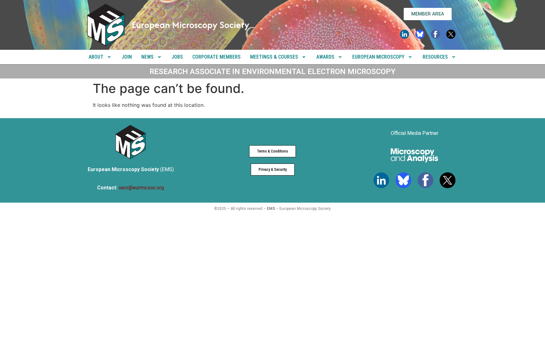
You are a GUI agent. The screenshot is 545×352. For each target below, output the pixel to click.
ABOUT (96, 57)
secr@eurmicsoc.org (141, 188)
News (147, 57)
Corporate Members (216, 57)
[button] (100, 57)
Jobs (177, 57)
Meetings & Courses (274, 57)
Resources (435, 57)
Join (127, 57)
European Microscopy (378, 57)
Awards (325, 57)
